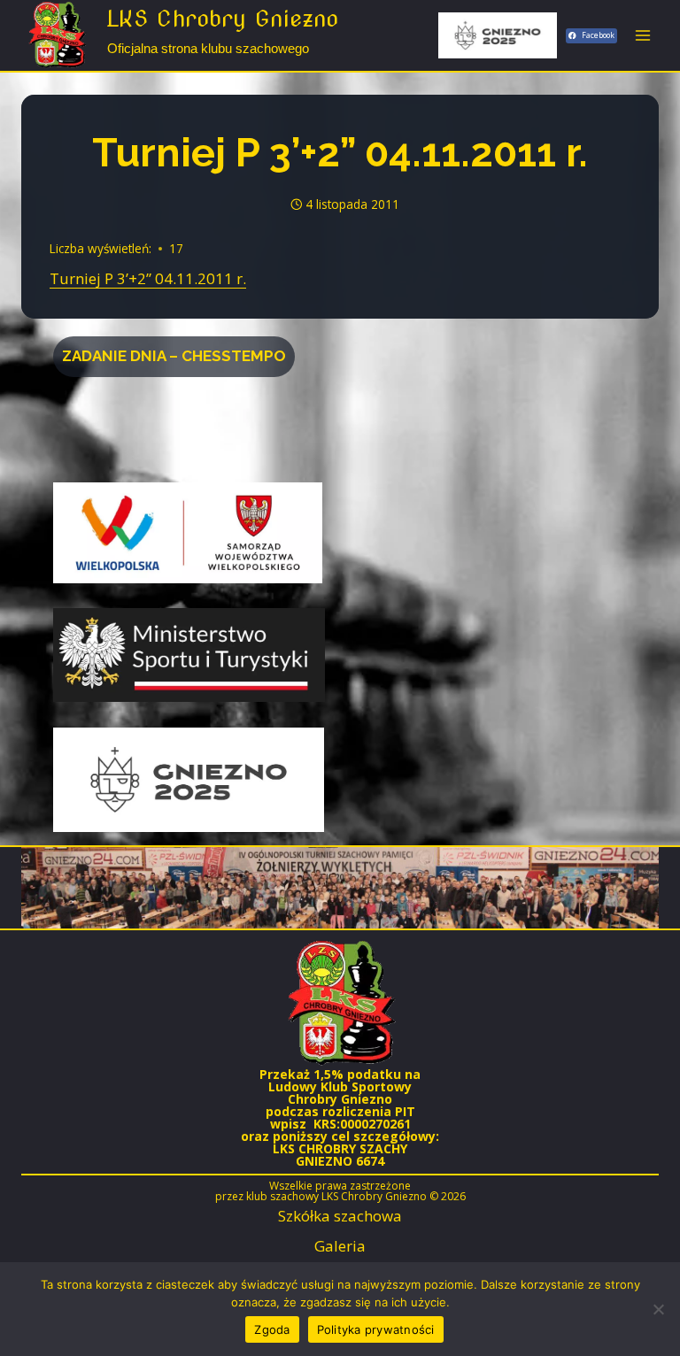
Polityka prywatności (376, 1329)
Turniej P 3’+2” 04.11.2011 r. (148, 278)
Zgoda (272, 1329)
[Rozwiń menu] (642, 35)
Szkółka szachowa (340, 1216)
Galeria (340, 1246)
